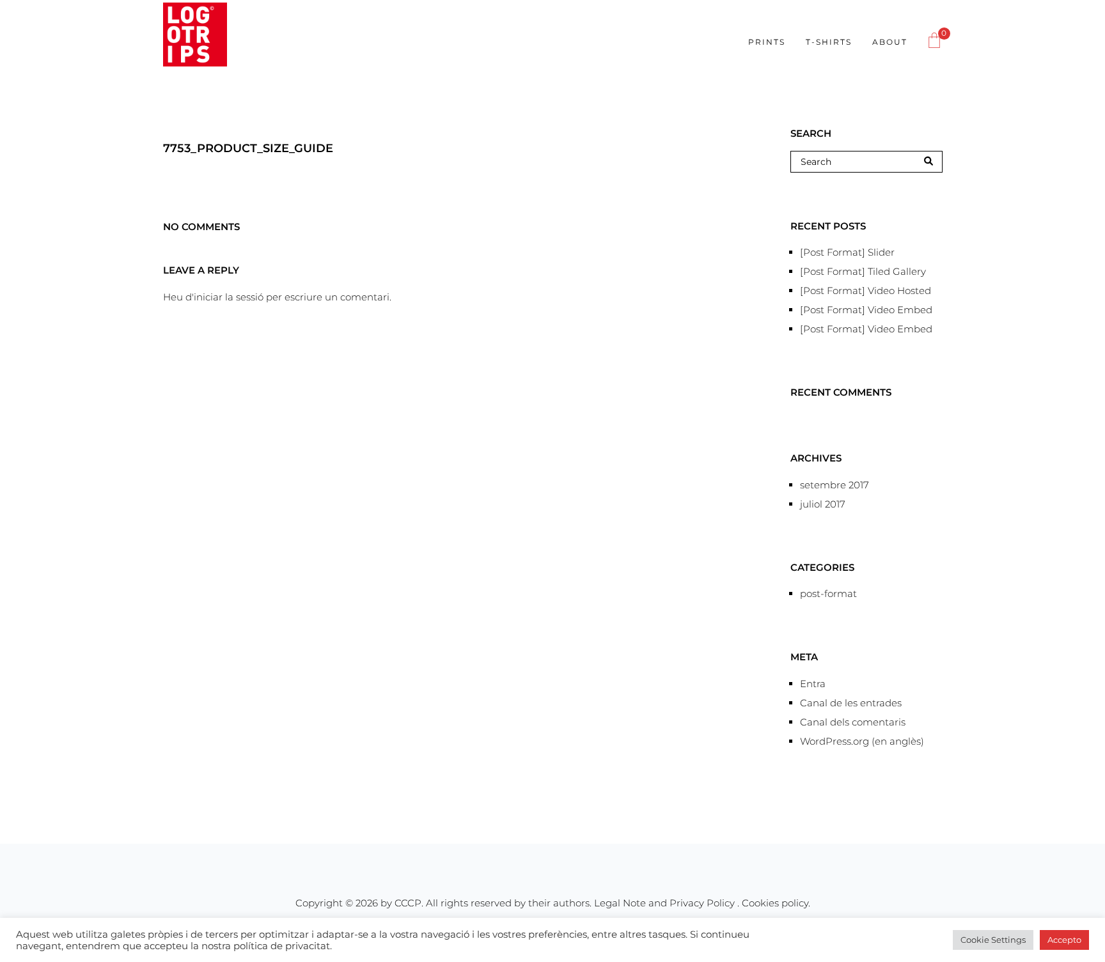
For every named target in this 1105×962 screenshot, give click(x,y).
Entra (813, 684)
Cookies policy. (776, 903)
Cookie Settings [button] (993, 940)
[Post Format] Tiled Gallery (863, 271)
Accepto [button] (1064, 940)
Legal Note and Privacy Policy (665, 903)
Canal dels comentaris (852, 722)
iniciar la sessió (228, 297)
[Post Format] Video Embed (866, 310)
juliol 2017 (822, 504)
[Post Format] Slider (847, 252)
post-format (828, 593)
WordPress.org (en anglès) (862, 741)
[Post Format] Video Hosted (865, 290)
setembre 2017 (834, 485)
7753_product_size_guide (248, 148)
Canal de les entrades (851, 703)
